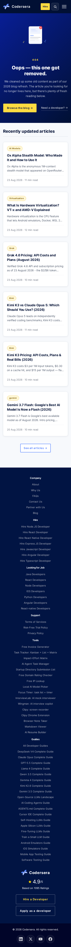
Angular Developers (35, 602)
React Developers (35, 579)
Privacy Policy (36, 633)
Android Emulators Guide (35, 842)
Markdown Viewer (35, 726)
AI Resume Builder (35, 732)
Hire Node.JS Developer (35, 526)
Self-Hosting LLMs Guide (35, 819)
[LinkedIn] (21, 939)
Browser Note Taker (35, 720)
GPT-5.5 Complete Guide (35, 762)
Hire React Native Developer (35, 537)
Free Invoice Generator (35, 646)
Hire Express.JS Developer (35, 543)
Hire (45, 6)
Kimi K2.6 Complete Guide (35, 785)
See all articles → (35, 448)
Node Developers (35, 585)
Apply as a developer (35, 911)
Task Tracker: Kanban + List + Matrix (35, 652)
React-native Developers (35, 608)
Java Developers (35, 574)
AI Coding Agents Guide (35, 802)
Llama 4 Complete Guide (35, 768)
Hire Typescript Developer (35, 560)
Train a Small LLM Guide (36, 836)
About (35, 484)
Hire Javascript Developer (35, 549)
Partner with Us (35, 507)
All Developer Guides (35, 745)
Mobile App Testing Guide (35, 854)
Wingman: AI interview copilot (35, 703)
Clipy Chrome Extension (35, 715)
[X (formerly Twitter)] (31, 939)
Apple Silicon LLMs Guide (36, 825)
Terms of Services (35, 621)
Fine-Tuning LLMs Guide (35, 831)
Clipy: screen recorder (35, 709)
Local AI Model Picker (35, 686)
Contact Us (35, 501)
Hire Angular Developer (35, 554)
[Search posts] (55, 6)
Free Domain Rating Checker (35, 675)
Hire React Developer (35, 532)
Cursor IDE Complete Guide (35, 814)
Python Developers (35, 597)
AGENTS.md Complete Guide (35, 808)
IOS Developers (36, 591)
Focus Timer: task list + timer (35, 692)
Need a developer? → (54, 107)
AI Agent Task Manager (35, 663)
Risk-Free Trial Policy (35, 627)
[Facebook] (50, 939)
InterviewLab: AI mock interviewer (36, 698)
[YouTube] (40, 939)
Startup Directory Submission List (35, 669)
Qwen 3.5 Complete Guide (35, 774)
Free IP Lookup (35, 681)
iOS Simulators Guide (35, 848)
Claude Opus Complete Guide (35, 757)
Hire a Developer (35, 899)
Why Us (35, 490)
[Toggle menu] (64, 6)
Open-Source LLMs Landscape (35, 797)
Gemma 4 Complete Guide (35, 780)
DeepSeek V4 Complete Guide (36, 751)
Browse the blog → (20, 107)
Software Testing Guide (36, 859)
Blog (35, 512)
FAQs (35, 495)
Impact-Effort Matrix (36, 658)
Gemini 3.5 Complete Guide (35, 791)
